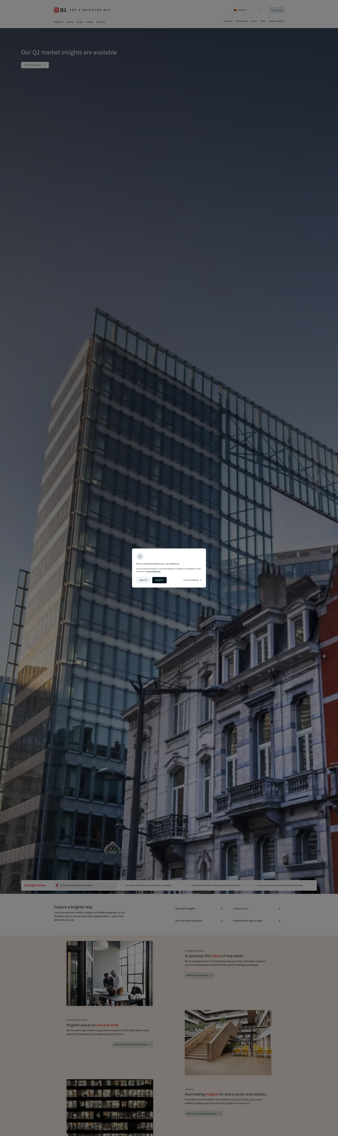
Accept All (159, 580)
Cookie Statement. (153, 571)
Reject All (143, 580)
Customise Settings (193, 580)
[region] (169, 568)
